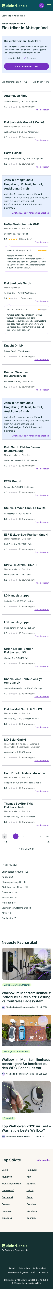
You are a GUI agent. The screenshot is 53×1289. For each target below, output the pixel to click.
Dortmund (7, 1197)
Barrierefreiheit (39, 1268)
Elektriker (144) (41, 81)
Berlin (5, 1169)
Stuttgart (31, 1183)
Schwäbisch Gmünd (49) (15, 871)
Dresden (31, 1204)
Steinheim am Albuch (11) (15, 887)
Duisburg (7, 1218)
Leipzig (30, 1190)
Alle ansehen (44, 1160)
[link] (26, 103)
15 (5, 842)
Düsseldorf (8, 1190)
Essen (30, 1197)
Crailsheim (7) (9, 918)
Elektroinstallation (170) (14, 81)
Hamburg (32, 1169)
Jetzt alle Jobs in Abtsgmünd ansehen (30, 213)
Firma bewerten (41, 109)
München (7, 1176)
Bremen (6, 1204)
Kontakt (12, 1268)
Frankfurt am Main (11, 1183)
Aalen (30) (7, 876)
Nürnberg (32, 1211)
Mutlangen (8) (9, 897)
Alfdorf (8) (7, 913)
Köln (29, 1176)
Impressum (42, 1272)
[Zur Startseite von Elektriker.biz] (14, 5)
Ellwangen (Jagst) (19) (14, 882)
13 (39, 836)
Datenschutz (24, 1268)
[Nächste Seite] (48, 842)
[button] (41, 5)
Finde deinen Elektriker (26, 66)
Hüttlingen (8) (9, 902)
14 (47, 836)
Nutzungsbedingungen (18, 1272)
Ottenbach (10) (10, 892)
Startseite (6, 15)
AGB (33, 1272)
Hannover (7, 1211)
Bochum (31, 1218)
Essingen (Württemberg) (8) (17, 907)
